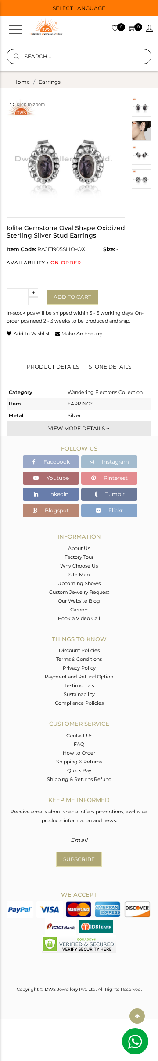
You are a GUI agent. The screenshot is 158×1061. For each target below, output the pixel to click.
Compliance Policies (79, 703)
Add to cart (72, 297)
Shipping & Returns (79, 762)
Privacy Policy (79, 668)
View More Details (77, 428)
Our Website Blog (79, 601)
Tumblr (114, 494)
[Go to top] (137, 1016)
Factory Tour (79, 557)
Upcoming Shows (79, 583)
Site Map (79, 574)
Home (21, 81)
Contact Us (79, 735)
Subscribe (79, 859)
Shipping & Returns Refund (79, 779)
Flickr (115, 510)
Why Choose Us (79, 566)
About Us (79, 548)
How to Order (79, 753)
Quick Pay (79, 770)
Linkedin (56, 494)
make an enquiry (81, 333)
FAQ (79, 744)
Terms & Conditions (79, 659)
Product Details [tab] (53, 366)
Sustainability (79, 694)
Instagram (115, 461)
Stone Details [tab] (110, 366)
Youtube (57, 478)
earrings (50, 81)
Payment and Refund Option (79, 677)
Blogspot (56, 510)
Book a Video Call (79, 618)
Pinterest (115, 478)
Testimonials (79, 685)
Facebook (56, 461)
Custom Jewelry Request (79, 592)
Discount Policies (79, 650)
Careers (79, 610)
